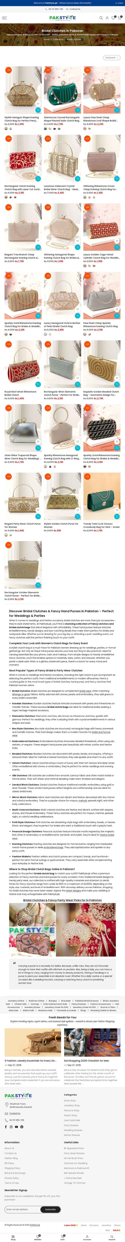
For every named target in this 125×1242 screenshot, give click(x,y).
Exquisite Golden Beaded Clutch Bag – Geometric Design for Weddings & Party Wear (101, 393)
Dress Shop (70, 1100)
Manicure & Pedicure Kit (76, 1168)
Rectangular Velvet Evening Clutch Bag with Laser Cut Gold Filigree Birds (22, 188)
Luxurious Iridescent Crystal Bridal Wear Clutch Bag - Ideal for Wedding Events (61, 188)
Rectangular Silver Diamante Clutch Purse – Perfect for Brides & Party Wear (62, 393)
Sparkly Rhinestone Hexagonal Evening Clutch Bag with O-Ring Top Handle (61, 457)
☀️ (71, 1225)
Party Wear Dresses (74, 1153)
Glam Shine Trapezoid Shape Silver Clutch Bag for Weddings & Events (23, 457)
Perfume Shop (71, 1110)
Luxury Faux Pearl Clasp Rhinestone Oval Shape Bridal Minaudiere (99, 119)
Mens (83, 1225)
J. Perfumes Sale (73, 1178)
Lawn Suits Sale (72, 1120)
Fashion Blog (11, 1158)
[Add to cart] (77, 178)
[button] (38, 104)
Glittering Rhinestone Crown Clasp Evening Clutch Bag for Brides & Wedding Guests (99, 188)
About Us (9, 1148)
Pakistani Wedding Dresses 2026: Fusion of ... (32, 1060)
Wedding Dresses (73, 1130)
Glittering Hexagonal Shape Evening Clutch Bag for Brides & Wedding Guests (61, 256)
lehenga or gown (21, 694)
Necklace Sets (45, 1010)
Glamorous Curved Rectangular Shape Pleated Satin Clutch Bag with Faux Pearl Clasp (62, 119)
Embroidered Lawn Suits (55, 1004)
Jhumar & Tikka (107, 1007)
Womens (93, 1225)
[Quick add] (38, 110)
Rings (83, 1010)
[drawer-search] (101, 18)
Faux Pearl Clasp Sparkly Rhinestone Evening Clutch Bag (100, 325)
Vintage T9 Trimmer (75, 1183)
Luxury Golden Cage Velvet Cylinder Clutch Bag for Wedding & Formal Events (101, 256)
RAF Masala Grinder (74, 1173)
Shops (117, 1225)
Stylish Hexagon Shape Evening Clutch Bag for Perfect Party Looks (22, 119)
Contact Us (75, 9)
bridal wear (85, 690)
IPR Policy (9, 1163)
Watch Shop (70, 1115)
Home (47, 39)
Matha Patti (28, 1010)
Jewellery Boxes (32, 1007)
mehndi (83, 800)
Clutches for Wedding (75, 1163)
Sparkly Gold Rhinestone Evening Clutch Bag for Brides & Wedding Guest (23, 325)
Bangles (53, 1000)
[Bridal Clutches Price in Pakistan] (62, 930)
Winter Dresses (72, 1135)
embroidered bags (53, 847)
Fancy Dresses (79, 1004)
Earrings (35, 1004)
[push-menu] (4, 18)
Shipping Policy (12, 1168)
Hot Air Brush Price (73, 1158)
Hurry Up (88, 3)
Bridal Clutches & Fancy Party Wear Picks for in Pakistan (62, 900)
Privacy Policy (12, 1178)
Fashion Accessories (100, 1004)
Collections (58, 39)
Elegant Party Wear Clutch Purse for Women (23, 525)
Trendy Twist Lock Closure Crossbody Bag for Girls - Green (101, 525)
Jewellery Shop (72, 1105)
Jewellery (106, 1225)
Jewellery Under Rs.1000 (56, 1007)
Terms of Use (12, 1183)
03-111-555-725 (56, 9)
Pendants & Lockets (66, 1010)
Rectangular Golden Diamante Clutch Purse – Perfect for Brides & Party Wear (23, 594)
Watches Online (36, 1000)
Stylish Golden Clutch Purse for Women (61, 525)
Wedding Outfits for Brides (103, 1010)
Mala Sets (13, 1010)
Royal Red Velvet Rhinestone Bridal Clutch (20, 393)
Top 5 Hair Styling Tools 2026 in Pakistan (89, 1060)
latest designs (73, 890)
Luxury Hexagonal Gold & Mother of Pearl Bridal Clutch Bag (62, 325)
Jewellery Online (16, 1000)
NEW (107, 1230)
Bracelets (66, 1000)
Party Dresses (71, 1125)
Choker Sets (20, 1004)
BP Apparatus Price (74, 1148)
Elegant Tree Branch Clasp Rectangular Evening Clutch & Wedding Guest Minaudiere (21, 256)
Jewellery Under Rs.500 (84, 1007)
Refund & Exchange (15, 1173)
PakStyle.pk (35, 1225)
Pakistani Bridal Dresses (87, 1000)
